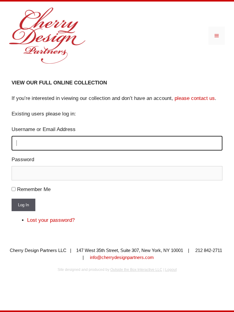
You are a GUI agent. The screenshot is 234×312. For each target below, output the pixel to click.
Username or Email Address (44, 129)
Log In (23, 205)
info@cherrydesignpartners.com (122, 257)
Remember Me (34, 189)
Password (23, 159)
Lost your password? (51, 220)
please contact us (195, 98)
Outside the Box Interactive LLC (136, 270)
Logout (171, 270)
